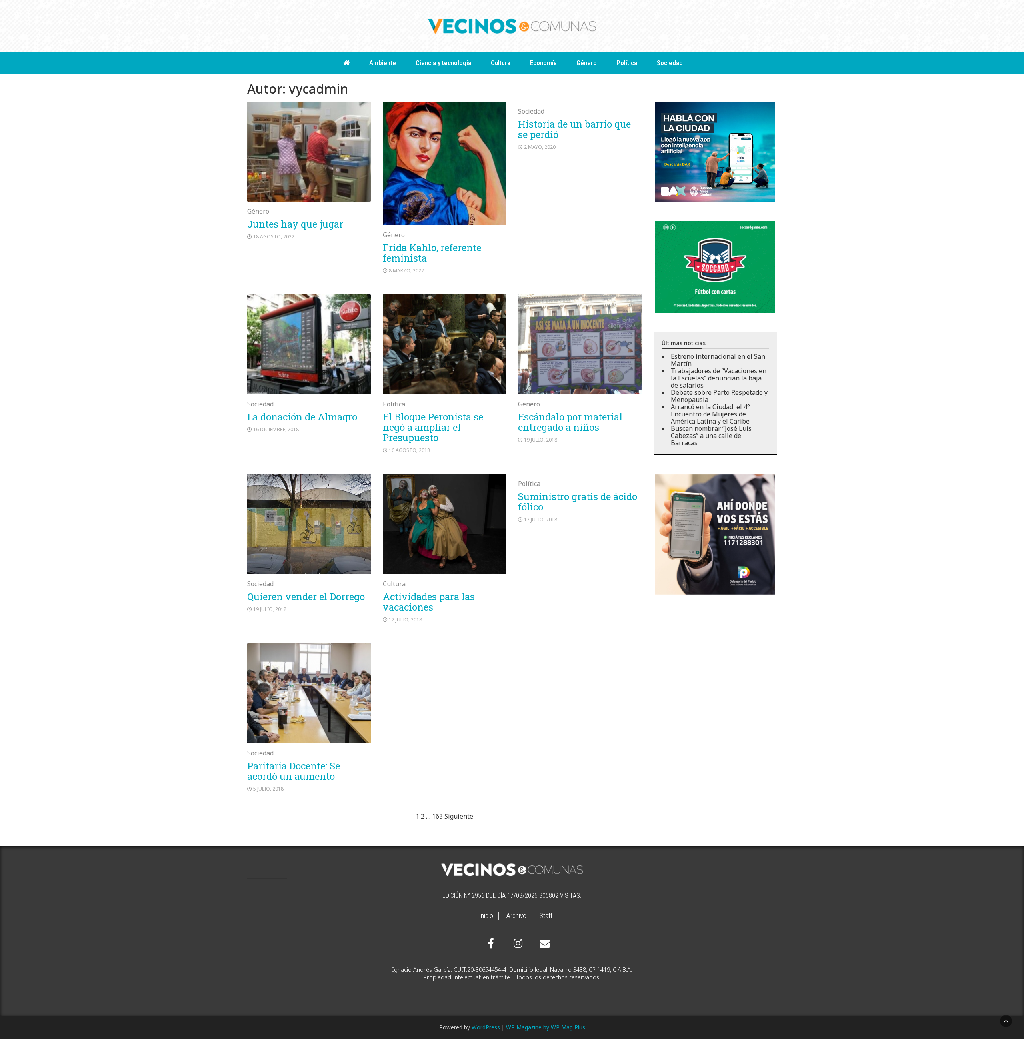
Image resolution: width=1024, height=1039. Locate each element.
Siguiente (458, 816)
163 (437, 816)
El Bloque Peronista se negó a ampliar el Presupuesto (433, 427)
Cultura (500, 63)
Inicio (486, 916)
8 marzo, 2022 (406, 270)
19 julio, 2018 (540, 439)
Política (626, 63)
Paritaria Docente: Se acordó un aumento (293, 771)
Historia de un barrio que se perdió (574, 129)
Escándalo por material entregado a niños (570, 422)
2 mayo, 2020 (540, 147)
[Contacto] (543, 944)
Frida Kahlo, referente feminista (432, 252)
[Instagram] (517, 943)
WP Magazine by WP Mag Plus (545, 1027)
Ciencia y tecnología (443, 63)
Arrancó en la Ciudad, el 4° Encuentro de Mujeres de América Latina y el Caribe (710, 414)
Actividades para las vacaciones (429, 601)
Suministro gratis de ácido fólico (577, 501)
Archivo (516, 916)
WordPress (486, 1027)
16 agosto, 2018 (409, 450)
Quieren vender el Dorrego (306, 596)
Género (586, 63)
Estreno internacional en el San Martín (718, 360)
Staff (545, 916)
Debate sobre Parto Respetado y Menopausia (719, 396)
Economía (543, 63)
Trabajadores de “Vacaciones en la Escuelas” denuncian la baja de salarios (718, 378)
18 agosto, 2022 (273, 236)
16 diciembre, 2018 (276, 429)
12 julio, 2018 (405, 619)
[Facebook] (491, 943)
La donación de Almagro (302, 416)
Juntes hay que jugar (295, 224)
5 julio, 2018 (268, 788)
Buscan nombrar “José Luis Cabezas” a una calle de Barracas (711, 435)
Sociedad (670, 63)
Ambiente (382, 63)
